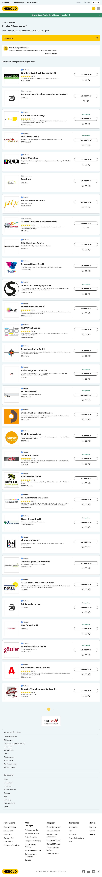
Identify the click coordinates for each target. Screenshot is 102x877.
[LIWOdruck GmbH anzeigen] (11, 140)
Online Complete (31, 837)
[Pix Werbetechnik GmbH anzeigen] (11, 203)
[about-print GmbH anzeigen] (11, 543)
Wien (6, 779)
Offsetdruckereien (10, 737)
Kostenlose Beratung (32, 830)
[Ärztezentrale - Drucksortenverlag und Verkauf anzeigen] (11, 97)
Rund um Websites (53, 831)
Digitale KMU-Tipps (53, 844)
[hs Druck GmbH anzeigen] (11, 395)
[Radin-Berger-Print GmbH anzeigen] (11, 373)
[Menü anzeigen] (98, 9)
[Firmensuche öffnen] (93, 8)
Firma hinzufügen (10, 827)
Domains (28, 860)
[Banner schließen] (99, 15)
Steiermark (7, 786)
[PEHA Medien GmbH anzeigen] (11, 480)
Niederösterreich (10, 790)
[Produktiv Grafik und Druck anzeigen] (11, 501)
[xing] (98, 871)
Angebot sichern (51, 54)
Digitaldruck (8, 740)
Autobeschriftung (10, 764)
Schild (6, 754)
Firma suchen (8, 831)
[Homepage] (10, 8)
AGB (70, 831)
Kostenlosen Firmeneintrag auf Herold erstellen (20, 2)
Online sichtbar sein (53, 827)
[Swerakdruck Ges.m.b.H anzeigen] (11, 310)
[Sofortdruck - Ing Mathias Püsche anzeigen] (11, 586)
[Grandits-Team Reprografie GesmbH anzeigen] (11, 692)
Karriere (78, 2)
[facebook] (83, 871)
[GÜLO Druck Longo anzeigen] (11, 331)
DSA (70, 842)
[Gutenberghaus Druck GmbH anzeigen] (11, 565)
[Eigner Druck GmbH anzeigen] (11, 522)
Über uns (87, 2)
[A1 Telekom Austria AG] (51, 721)
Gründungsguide (52, 854)
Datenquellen (73, 827)
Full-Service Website (32, 834)
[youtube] (88, 871)
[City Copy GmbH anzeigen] (11, 628)
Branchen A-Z (8, 838)
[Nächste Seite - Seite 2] (58, 709)
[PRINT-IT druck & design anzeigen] (11, 118)
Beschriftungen (9, 757)
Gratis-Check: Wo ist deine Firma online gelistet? (51, 15)
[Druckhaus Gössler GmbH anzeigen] (11, 649)
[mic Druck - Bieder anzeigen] (11, 458)
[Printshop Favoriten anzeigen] (11, 607)
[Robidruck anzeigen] (11, 182)
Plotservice (8, 747)
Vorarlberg (7, 800)
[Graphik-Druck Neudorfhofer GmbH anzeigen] (11, 225)
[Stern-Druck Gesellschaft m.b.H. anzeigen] (11, 416)
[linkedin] (93, 871)
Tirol (5, 796)
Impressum (72, 834)
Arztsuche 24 (8, 842)
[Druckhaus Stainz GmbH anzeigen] (11, 352)
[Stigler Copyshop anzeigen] (11, 161)
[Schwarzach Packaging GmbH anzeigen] (11, 288)
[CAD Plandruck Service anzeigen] (11, 246)
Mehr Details (86, 75)
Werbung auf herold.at (11, 845)
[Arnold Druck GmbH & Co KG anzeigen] (11, 671)
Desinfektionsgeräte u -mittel (14, 743)
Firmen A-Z (7, 834)
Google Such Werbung (33, 841)
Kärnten (7, 807)
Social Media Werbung (33, 850)
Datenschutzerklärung (76, 838)
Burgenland (8, 783)
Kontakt (92, 834)
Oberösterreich (9, 803)
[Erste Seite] (44, 709)
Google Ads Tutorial (53, 840)
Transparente (8, 750)
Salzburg (7, 793)
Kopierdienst (8, 760)
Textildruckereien (10, 767)
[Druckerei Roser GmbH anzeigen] (11, 267)
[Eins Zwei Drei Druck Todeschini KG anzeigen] (11, 76)
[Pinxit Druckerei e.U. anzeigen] (11, 437)
